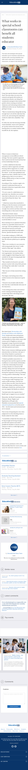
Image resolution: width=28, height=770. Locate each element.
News (3, 14)
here (20, 447)
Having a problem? (14, 743)
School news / (13, 576)
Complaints (23, 729)
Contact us (21, 731)
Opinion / (14, 582)
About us (3, 729)
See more (13, 495)
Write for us (17, 729)
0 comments (5, 456)
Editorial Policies (7, 731)
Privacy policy (9, 729)
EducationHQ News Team (15, 47)
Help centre (15, 731)
